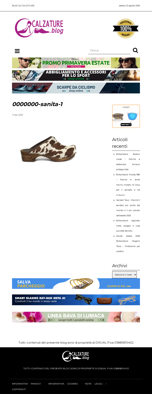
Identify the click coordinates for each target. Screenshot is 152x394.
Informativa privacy (26, 383)
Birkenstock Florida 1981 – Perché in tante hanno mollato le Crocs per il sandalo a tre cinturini (128, 184)
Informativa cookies (63, 383)
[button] (135, 50)
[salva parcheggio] (76, 286)
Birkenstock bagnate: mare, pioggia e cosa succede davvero (128, 225)
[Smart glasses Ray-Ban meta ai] (76, 302)
